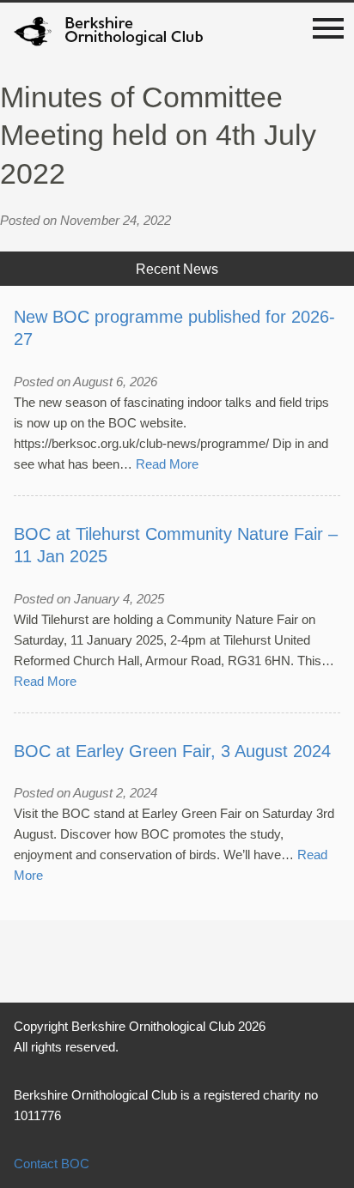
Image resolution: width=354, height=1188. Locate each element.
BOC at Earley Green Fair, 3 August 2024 (172, 751)
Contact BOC (51, 1163)
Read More (167, 464)
